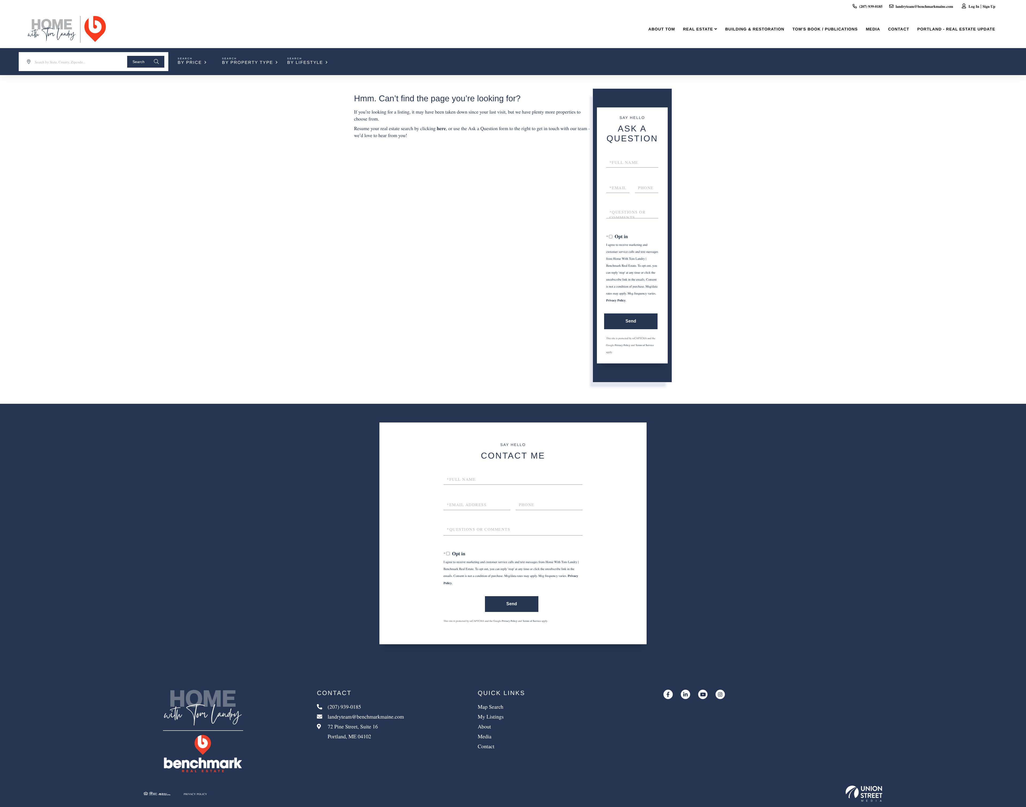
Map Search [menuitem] (490, 706)
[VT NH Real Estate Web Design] (864, 794)
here (441, 128)
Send (630, 321)
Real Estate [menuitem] (698, 29)
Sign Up (989, 6)
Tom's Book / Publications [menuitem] (825, 29)
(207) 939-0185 (871, 6)
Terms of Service (644, 345)
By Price (190, 62)
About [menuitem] (484, 726)
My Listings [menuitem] (491, 716)
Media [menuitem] (873, 29)
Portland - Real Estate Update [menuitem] (956, 29)
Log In (974, 6)
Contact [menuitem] (898, 29)
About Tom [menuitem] (661, 29)
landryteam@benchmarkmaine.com (924, 6)
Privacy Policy (616, 300)
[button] (145, 62)
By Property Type (247, 62)
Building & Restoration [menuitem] (754, 29)
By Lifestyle (305, 62)
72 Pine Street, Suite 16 (352, 731)
